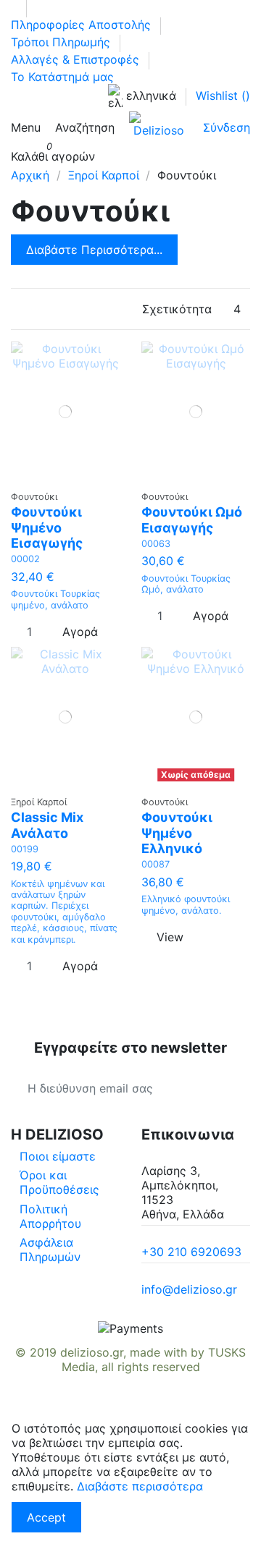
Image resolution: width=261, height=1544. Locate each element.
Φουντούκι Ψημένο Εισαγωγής (47, 527)
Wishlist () (223, 95)
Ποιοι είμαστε (58, 1156)
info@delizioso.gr (189, 1289)
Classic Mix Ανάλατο (47, 825)
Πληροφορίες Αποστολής (82, 24)
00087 (155, 864)
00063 (155, 543)
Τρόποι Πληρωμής (62, 42)
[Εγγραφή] (233, 1088)
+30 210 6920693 (191, 1251)
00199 (24, 849)
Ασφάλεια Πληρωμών (50, 1249)
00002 (25, 558)
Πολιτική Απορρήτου (50, 1216)
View (170, 937)
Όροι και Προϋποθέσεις (59, 1182)
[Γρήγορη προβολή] (70, 475)
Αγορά (80, 631)
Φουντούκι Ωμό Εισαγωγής (191, 519)
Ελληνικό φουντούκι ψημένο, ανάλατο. (185, 904)
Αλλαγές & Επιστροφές (77, 59)
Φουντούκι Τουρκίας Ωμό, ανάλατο (186, 584)
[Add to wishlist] (60, 475)
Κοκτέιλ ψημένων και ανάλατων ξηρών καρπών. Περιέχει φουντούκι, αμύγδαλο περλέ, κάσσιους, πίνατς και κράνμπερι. (64, 911)
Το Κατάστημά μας (62, 76)
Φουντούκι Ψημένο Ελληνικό (176, 833)
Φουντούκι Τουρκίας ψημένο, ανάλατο (55, 599)
